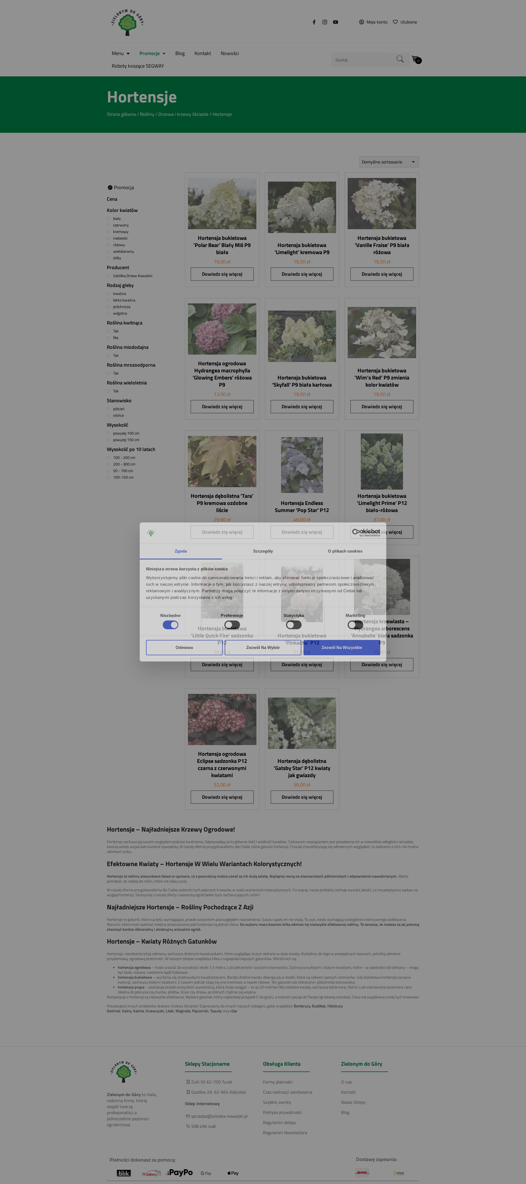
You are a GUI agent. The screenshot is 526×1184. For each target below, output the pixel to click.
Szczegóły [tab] (263, 551)
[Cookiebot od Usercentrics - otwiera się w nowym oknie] (356, 533)
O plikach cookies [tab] (345, 551)
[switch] (232, 624)
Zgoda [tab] (181, 551)
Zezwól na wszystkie (342, 647)
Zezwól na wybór (263, 647)
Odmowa (184, 647)
